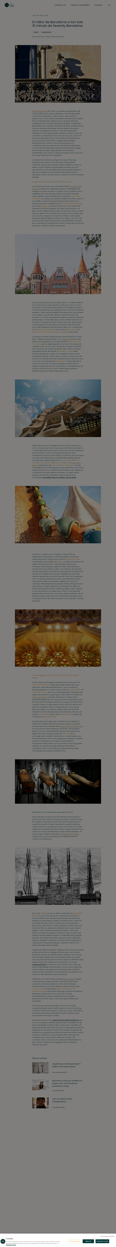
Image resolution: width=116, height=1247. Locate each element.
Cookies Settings (74, 1241)
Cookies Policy (11, 1245)
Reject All (88, 1241)
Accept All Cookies (102, 1241)
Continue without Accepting (107, 1236)
